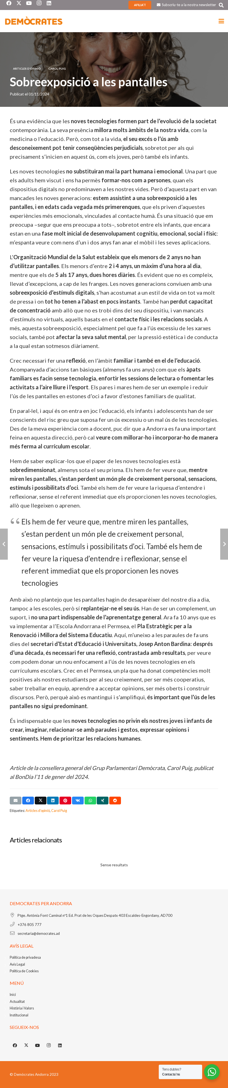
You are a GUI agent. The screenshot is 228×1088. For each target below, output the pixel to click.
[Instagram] (49, 1045)
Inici (13, 995)
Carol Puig (59, 811)
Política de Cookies (24, 971)
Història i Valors (22, 1008)
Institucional (19, 1015)
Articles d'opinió (38, 811)
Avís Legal (17, 964)
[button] (221, 5)
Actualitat (17, 1001)
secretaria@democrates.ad (39, 934)
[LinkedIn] (60, 1045)
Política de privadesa (25, 957)
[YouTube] (37, 1045)
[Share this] (28, 800)
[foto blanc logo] (34, 21)
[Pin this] (65, 800)
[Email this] (15, 800)
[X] (26, 1045)
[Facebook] (15, 1045)
